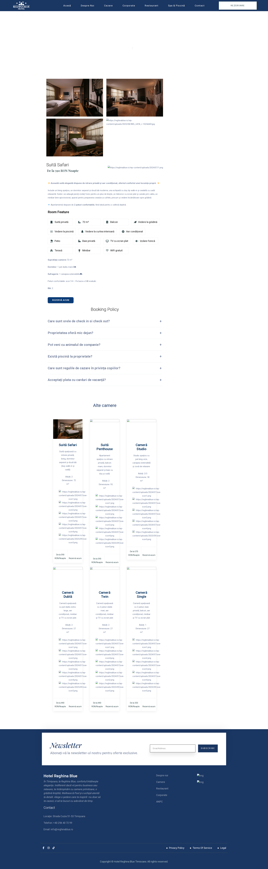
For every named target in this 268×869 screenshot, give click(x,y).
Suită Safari (68, 445)
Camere (160, 781)
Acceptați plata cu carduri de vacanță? (77, 380)
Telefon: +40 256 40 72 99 (58, 822)
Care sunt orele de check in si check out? (79, 321)
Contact (200, 5)
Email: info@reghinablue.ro (58, 829)
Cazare (108, 5)
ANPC (159, 801)
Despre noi (87, 5)
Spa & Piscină (176, 5)
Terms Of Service (202, 847)
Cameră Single (141, 595)
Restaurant (151, 5)
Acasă (67, 5)
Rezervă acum (75, 558)
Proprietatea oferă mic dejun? (70, 333)
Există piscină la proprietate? (70, 356)
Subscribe (208, 748)
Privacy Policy (176, 847)
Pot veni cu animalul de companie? (74, 345)
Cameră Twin (104, 595)
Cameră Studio (141, 447)
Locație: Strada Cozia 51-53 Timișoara (64, 816)
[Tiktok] (53, 848)
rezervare (238, 5)
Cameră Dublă (68, 595)
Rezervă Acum (60, 300)
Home (126, 48)
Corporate (129, 5)
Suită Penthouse (104, 447)
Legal (223, 847)
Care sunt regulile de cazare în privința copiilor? (84, 368)
